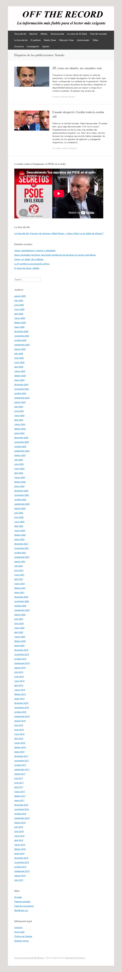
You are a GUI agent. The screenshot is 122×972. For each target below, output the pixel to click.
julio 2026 (18, 300)
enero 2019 (19, 698)
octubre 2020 (20, 605)
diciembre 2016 (21, 804)
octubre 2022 (20, 499)
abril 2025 (18, 366)
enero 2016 (19, 853)
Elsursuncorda (57, 33)
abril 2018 (18, 738)
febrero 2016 (20, 848)
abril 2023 (18, 472)
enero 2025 (19, 379)
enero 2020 (19, 645)
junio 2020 (19, 623)
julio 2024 (18, 406)
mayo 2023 (19, 468)
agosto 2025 (20, 348)
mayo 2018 (19, 733)
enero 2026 (19, 326)
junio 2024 (19, 410)
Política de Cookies (23, 936)
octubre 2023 (20, 446)
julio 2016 (18, 826)
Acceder (18, 897)
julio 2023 (18, 459)
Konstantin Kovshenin (75, 957)
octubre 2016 (20, 813)
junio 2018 (19, 729)
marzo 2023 (19, 477)
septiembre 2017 (22, 769)
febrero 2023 (20, 481)
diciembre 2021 (21, 543)
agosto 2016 (20, 822)
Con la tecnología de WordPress (29, 957)
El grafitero (36, 40)
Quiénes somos (21, 940)
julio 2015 (18, 879)
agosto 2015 (20, 875)
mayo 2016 (19, 835)
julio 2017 (18, 778)
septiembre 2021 (22, 556)
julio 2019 (18, 671)
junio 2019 (19, 676)
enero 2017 (19, 800)
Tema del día (20, 33)
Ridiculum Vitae (66, 40)
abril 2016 (18, 840)
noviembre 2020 (21, 601)
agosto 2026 (20, 295)
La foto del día (20, 40)
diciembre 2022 (21, 490)
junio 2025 (19, 357)
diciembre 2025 (21, 331)
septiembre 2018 (22, 716)
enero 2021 (19, 592)
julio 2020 (18, 618)
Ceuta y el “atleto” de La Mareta (28, 259)
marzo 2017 (19, 791)
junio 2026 (19, 304)
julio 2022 (18, 512)
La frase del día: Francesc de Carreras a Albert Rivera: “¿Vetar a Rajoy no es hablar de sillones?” (59, 233)
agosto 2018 (20, 720)
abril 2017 (18, 787)
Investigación (33, 46)
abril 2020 (18, 632)
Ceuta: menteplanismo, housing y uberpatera (34, 250)
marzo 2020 (19, 636)
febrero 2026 (20, 322)
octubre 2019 (20, 658)
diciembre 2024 (21, 384)
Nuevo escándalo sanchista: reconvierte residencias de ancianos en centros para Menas (55, 254)
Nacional (33, 33)
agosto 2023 (20, 455)
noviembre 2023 (21, 441)
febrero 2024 (20, 428)
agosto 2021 (20, 561)
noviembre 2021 (21, 548)
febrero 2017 (20, 795)
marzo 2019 (19, 689)
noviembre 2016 (21, 809)
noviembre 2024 (21, 388)
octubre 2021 (20, 552)
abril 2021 (18, 579)
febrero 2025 (20, 375)
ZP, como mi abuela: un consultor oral (77, 68)
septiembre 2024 (22, 397)
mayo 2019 (19, 680)
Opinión (45, 46)
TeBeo (95, 40)
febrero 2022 (20, 534)
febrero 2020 (20, 641)
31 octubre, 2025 (59, 148)
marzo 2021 (19, 583)
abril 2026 (18, 313)
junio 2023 (19, 464)
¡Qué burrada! (83, 40)
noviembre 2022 (21, 495)
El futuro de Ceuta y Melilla (26, 268)
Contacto (18, 927)
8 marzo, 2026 (58, 96)
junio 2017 (19, 782)
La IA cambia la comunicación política (31, 263)
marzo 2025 (19, 371)
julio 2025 (18, 353)
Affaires (44, 33)
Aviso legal (19, 931)
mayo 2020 (19, 627)
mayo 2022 (19, 521)
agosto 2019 (20, 667)
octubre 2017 (20, 764)
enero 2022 (19, 539)
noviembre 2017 (21, 760)
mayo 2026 (19, 309)
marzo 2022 (19, 530)
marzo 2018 (19, 742)
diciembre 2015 (21, 857)
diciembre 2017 (21, 756)
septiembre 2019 (22, 663)
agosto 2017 (20, 773)
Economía (19, 46)
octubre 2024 (20, 393)
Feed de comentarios (24, 905)
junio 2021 (19, 570)
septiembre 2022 (22, 503)
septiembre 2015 (22, 871)
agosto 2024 (20, 402)
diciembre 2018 (21, 702)
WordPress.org (21, 910)
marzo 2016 (19, 844)
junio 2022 (19, 517)
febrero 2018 (20, 747)
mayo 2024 (19, 415)
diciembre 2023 (21, 437)
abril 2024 (18, 419)
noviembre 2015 (21, 862)
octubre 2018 (20, 711)
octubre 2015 (20, 866)
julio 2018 (18, 725)
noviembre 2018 (21, 707)
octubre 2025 (20, 340)
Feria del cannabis (98, 33)
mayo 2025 (19, 362)
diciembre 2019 (21, 649)
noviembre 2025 (21, 335)
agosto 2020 (20, 614)
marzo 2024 (19, 424)
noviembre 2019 (21, 654)
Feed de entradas (22, 901)
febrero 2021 (20, 587)
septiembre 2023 (22, 450)
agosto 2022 (20, 508)
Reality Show (50, 40)
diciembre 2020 (21, 596)
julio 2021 (18, 565)
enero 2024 (19, 433)
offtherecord (27, 17)
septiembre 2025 (22, 344)
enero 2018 (19, 751)
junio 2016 (19, 831)
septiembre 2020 (22, 610)
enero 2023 (19, 486)
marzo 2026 (19, 318)
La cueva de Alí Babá (77, 33)
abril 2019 (18, 685)
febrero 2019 (20, 694)
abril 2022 (18, 525)
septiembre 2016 (22, 818)
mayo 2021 (19, 574)
